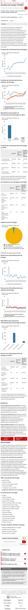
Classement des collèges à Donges (11, 506)
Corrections (17, 593)
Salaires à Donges (6, 497)
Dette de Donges (6, 439)
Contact (25, 590)
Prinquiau (12, 10)
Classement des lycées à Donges (10, 508)
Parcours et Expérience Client (9, 564)
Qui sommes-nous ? (5, 590)
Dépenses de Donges (19, 439)
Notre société (16, 590)
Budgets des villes (7, 3)
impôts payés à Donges (14, 252)
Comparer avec (4, 20)
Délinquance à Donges (7, 520)
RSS (13, 593)
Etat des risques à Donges (8, 516)
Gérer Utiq (3, 593)
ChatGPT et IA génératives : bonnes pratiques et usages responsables (11, 553)
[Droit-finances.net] (20, 603)
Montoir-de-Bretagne (20, 10)
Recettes (3, 24)
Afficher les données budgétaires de (9, 17)
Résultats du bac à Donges (8, 529)
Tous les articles (9, 593)
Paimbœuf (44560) (7, 486)
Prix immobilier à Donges (8, 499)
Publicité (21, 590)
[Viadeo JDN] (20, 606)
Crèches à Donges (6, 512)
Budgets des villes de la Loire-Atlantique (12, 489)
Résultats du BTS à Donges (8, 533)
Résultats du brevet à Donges (9, 531)
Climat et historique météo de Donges (11, 502)
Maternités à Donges (7, 514)
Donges (22, 3)
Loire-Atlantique (15, 3)
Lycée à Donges (6, 510)
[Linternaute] (7, 603)
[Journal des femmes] (7, 600)
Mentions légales (23, 593)
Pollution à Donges (6, 522)
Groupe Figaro (9, 594)
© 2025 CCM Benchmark (17, 594)
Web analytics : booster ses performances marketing (9, 559)
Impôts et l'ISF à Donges (8, 501)
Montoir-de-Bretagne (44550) (10, 484)
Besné (7, 10)
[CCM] (20, 600)
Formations (6, 549)
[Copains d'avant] (7, 606)
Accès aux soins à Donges (8, 518)
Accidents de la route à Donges (10, 504)
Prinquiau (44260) (6, 482)
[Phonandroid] (20, 608)
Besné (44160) (5, 480)
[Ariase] (7, 608)
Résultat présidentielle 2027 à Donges (11, 527)
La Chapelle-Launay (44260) (9, 487)
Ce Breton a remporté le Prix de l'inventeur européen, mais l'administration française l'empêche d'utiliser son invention (14, 576)
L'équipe (11, 590)
